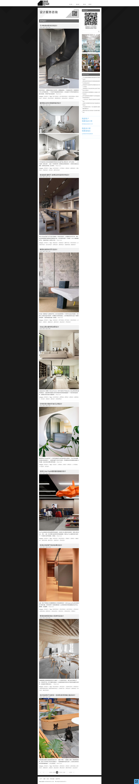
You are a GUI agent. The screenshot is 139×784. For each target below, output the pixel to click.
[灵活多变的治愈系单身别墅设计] (85, 63)
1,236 (50, 772)
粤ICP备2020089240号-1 (60, 781)
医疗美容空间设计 (64, 96)
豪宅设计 (53, 398)
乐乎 (41, 778)
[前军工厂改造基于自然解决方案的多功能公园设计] (91, 57)
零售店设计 (68, 322)
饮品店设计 (75, 767)
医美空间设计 (56, 609)
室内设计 (46, 96)
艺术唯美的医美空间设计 (48, 26)
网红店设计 (62, 767)
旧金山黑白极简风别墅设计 (49, 327)
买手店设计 (67, 320)
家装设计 (68, 168)
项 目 (84, 4)
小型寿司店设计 (69, 686)
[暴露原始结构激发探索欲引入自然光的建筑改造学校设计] (97, 63)
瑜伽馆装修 (67, 244)
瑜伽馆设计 (73, 244)
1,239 (60, 772)
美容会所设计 (65, 98)
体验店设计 (55, 242)
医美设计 (45, 98)
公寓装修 (60, 464)
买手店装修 (61, 320)
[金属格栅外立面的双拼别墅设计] (91, 69)
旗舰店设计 (50, 322)
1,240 (63, 772)
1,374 (70, 772)
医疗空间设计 (56, 96)
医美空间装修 (72, 96)
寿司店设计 (62, 686)
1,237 (53, 772)
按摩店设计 (55, 244)
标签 (48, 778)
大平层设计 (62, 168)
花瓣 (44, 778)
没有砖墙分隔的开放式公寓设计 (51, 404)
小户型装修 (74, 464)
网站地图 (52, 778)
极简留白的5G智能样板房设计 (50, 103)
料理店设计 (76, 686)
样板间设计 (45, 170)
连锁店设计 (56, 540)
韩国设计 (73, 611)
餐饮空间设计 (46, 690)
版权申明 (58, 778)
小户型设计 (41, 466)
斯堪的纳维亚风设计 (53, 688)
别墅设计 (67, 397)
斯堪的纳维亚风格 (44, 688)
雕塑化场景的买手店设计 (48, 249)
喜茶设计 (68, 766)
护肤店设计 (76, 609)
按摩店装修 (42, 611)
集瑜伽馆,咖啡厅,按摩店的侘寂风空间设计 (54, 175)
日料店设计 (68, 688)
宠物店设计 (45, 767)
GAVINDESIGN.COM (49, 781)
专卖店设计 (55, 320)
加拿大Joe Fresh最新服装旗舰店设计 (53, 471)
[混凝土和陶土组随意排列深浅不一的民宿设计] (97, 57)
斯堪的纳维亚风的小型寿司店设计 (52, 616)
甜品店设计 (56, 767)
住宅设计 (55, 464)
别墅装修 (62, 397)
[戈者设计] (43, 3)
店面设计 (45, 322)
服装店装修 (44, 540)
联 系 (90, 4)
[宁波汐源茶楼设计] (91, 63)
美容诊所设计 (67, 611)
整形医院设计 (58, 98)
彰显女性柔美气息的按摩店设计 (51, 545)
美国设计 (48, 398)
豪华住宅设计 (57, 170)
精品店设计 (62, 322)
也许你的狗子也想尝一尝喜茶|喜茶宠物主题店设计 (57, 695)
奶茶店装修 (73, 766)
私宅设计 (51, 170)
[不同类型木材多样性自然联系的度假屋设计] (97, 69)
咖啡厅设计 (67, 242)
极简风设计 (73, 168)
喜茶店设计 (62, 766)
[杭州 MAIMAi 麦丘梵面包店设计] (85, 69)
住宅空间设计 (56, 168)
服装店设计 (56, 322)
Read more (58, 93)
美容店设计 (61, 611)
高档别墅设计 (59, 398)
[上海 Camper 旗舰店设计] (91, 43)
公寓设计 (65, 464)
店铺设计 (68, 538)
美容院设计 (71, 98)
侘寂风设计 (61, 242)
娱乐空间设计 (49, 244)
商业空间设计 (51, 98)
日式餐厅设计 (62, 688)
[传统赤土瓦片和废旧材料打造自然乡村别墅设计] (85, 57)
